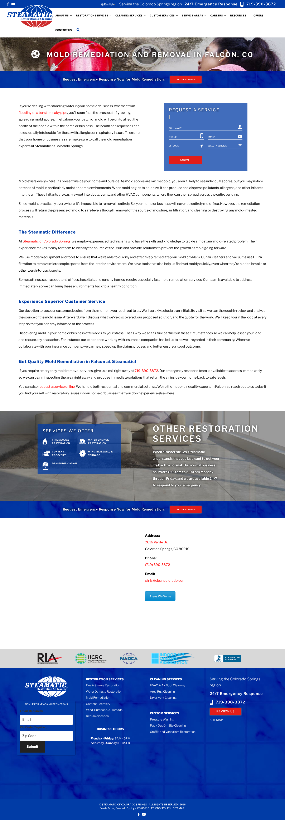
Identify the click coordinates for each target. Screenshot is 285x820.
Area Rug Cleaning (162, 691)
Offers (258, 15)
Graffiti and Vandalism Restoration (172, 731)
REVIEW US (225, 711)
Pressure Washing (162, 719)
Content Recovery (98, 704)
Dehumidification (97, 716)
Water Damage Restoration (104, 691)
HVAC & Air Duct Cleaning (167, 685)
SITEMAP (216, 720)
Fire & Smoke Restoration (103, 685)
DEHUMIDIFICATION (64, 463)
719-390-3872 (230, 702)
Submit (32, 747)
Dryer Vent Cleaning (163, 697)
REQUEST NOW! (186, 79)
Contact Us (63, 30)
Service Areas (192, 15)
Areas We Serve (160, 596)
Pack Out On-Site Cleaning (168, 725)
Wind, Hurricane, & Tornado (104, 710)
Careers (216, 15)
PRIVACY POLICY (161, 808)
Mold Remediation (98, 697)
